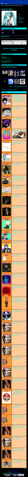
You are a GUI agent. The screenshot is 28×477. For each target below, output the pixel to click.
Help (12, 471)
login (6, 89)
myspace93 (23, 473)
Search (21, 5)
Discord (17, 471)
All (4, 5)
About (10, 471)
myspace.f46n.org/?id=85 (8, 37)
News (18, 5)
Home (2, 5)
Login (6, 3)
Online (10, 5)
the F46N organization (17, 472)
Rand (7, 5)
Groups (14, 5)
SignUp (2, 3)
